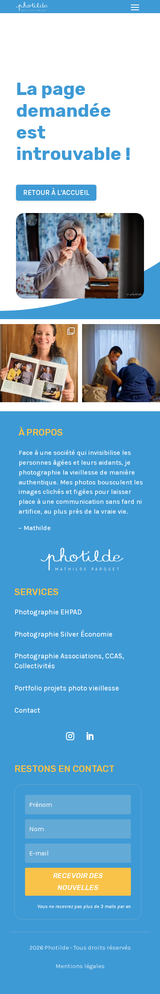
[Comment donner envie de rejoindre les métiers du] (39, 363)
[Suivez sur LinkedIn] (90, 736)
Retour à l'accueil (56, 192)
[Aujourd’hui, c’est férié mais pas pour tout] (121, 363)
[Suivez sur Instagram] (70, 736)
